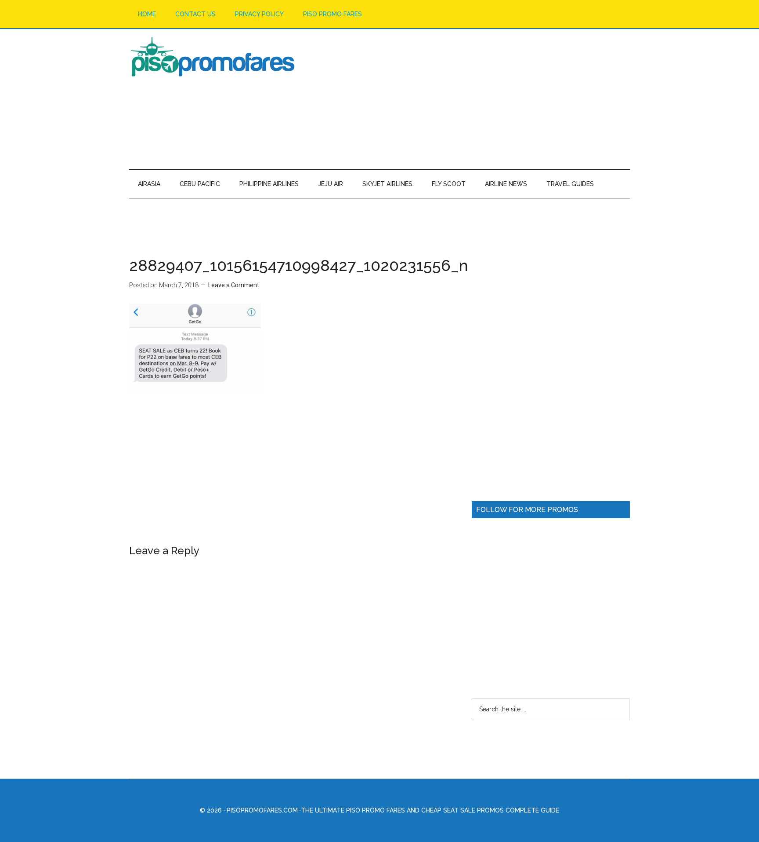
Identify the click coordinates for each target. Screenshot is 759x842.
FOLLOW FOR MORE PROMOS (527, 509)
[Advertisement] (470, 98)
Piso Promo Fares (212, 57)
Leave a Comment (233, 285)
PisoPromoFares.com (262, 810)
